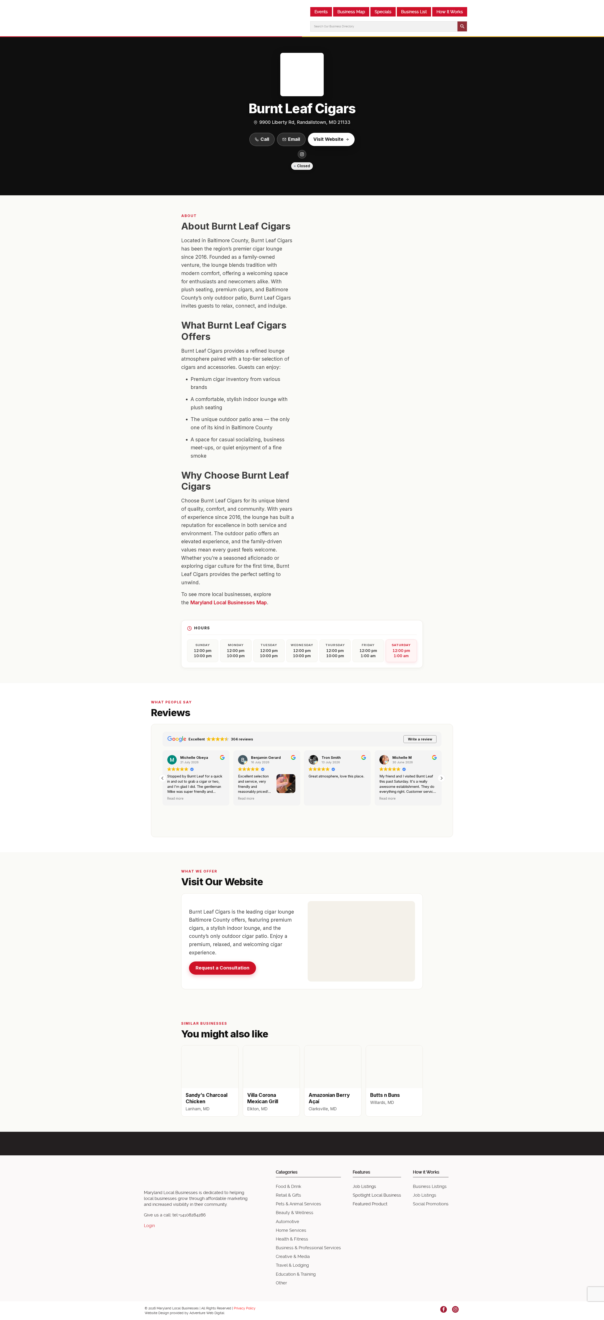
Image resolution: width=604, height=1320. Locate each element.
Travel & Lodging (292, 1265)
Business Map (351, 11)
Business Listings (430, 1186)
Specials (383, 11)
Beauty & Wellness (294, 1212)
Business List (414, 11)
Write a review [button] (420, 739)
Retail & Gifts (288, 1195)
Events (321, 11)
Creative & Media (293, 1256)
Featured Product (370, 1203)
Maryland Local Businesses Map (228, 603)
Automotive (287, 1221)
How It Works (449, 11)
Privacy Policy (245, 1308)
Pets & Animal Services (298, 1203)
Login (149, 1225)
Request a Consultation (222, 968)
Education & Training (296, 1274)
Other (281, 1282)
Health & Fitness (292, 1238)
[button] (441, 778)
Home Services (291, 1230)
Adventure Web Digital (206, 1313)
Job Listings (364, 1186)
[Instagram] (302, 154)
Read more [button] (175, 798)
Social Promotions (431, 1203)
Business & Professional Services (308, 1247)
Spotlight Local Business (377, 1195)
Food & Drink (288, 1186)
